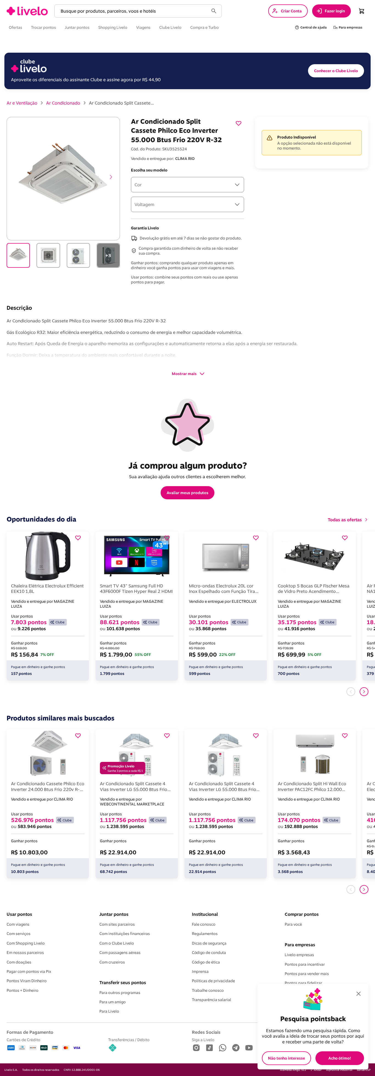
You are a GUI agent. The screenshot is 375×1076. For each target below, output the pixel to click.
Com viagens (18, 924)
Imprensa (200, 971)
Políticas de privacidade (213, 981)
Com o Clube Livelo (116, 943)
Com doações (19, 962)
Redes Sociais (206, 1032)
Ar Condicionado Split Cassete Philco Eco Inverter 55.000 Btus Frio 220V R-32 (122, 103)
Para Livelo (109, 1011)
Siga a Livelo (203, 1039)
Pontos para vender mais (307, 973)
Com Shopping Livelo (26, 943)
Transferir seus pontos (122, 982)
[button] (132, 11)
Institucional (205, 914)
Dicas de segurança (209, 943)
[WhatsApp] (222, 1048)
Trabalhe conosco (208, 990)
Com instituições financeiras (124, 933)
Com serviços (18, 933)
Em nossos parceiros (25, 952)
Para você (293, 924)
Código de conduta (209, 952)
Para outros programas (119, 992)
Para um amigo (112, 1002)
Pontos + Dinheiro (22, 990)
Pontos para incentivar (305, 964)
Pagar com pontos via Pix (29, 971)
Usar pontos (19, 914)
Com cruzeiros (112, 962)
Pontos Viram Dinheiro (27, 981)
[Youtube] (249, 1048)
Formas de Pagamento (30, 1032)
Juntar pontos (113, 914)
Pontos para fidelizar (303, 983)
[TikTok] (209, 1048)
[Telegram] (235, 1048)
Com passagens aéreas (120, 952)
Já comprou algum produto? (187, 465)
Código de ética (206, 962)
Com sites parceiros (117, 924)
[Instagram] (196, 1048)
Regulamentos (205, 933)
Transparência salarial (211, 1000)
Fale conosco (204, 924)
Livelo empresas (299, 955)
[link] (27, 11)
